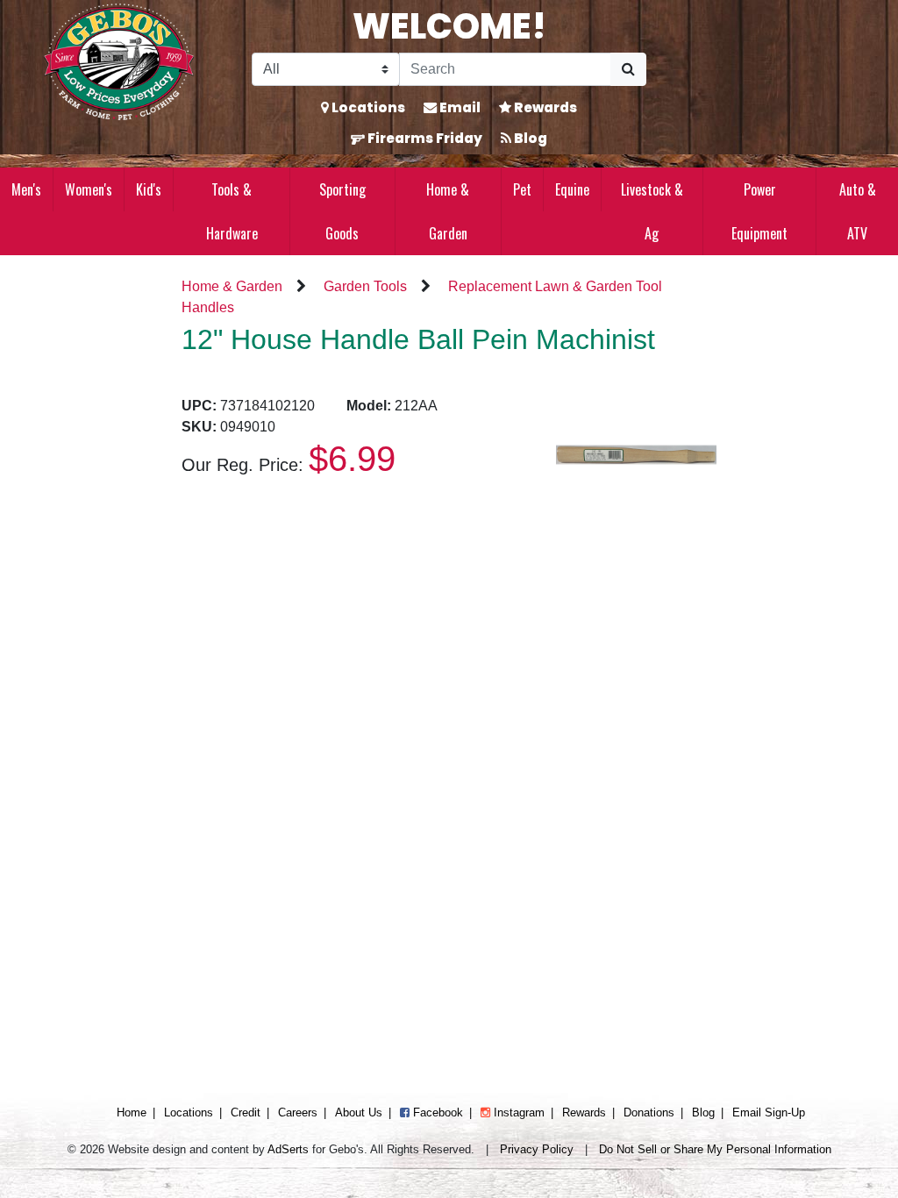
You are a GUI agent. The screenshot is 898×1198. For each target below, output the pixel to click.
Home (131, 1112)
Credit (245, 1112)
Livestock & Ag (652, 211)
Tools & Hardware (232, 211)
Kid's (148, 189)
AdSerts (288, 1149)
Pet (522, 189)
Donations (649, 1112)
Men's (26, 189)
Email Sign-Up (768, 1112)
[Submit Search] (628, 69)
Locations (367, 107)
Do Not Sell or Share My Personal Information (715, 1149)
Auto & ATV (857, 211)
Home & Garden (447, 211)
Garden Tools (365, 286)
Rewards (544, 107)
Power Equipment (759, 211)
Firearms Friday (423, 138)
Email (459, 107)
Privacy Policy (537, 1149)
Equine (572, 189)
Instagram (517, 1112)
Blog (529, 138)
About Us (358, 1112)
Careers (297, 1112)
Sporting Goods (342, 211)
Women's (88, 189)
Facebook (436, 1112)
